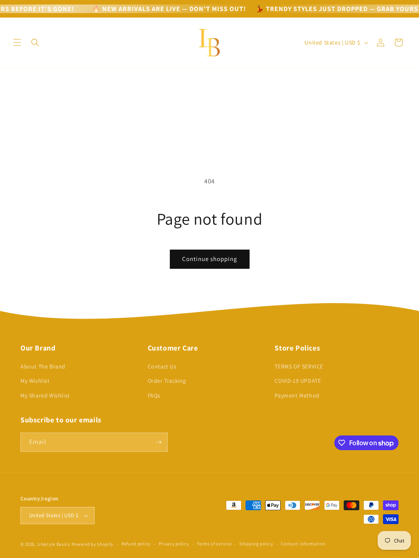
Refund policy (136, 544)
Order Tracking (167, 380)
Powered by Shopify (93, 544)
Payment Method (297, 395)
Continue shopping (209, 259)
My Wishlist (35, 380)
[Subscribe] (158, 442)
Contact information (303, 544)
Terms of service (214, 544)
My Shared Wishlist (45, 395)
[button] (17, 42)
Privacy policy (174, 544)
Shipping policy (256, 544)
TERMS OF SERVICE (299, 366)
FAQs (154, 395)
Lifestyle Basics (53, 544)
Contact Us (162, 366)
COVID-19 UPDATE (298, 380)
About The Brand (42, 366)
